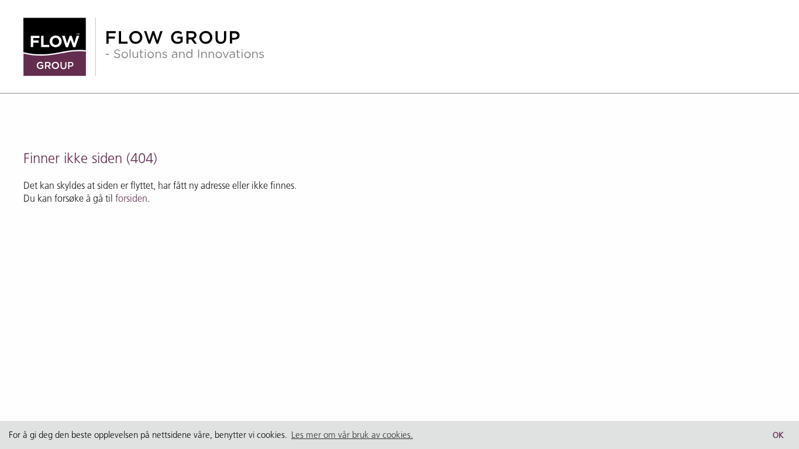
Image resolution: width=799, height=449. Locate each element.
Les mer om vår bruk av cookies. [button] (352, 434)
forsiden (131, 198)
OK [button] (778, 435)
